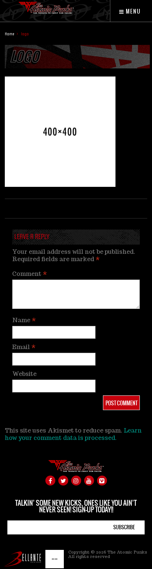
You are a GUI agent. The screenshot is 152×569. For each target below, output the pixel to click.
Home (9, 34)
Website (24, 374)
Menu (132, 11)
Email (23, 347)
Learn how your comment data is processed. (73, 434)
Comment (29, 274)
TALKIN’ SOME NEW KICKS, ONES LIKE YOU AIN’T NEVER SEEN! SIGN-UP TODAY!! (76, 506)
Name (24, 320)
